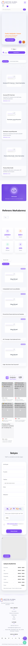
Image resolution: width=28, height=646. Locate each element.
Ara (24, 9)
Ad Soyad (5, 464)
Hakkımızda (14, 615)
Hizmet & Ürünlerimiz (14, 613)
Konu (4, 487)
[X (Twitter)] (19, 638)
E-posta (5, 472)
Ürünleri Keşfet (10, 40)
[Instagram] (2, 638)
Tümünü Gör (16, 52)
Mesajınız (5, 494)
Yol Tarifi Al (6, 556)
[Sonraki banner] (23, 42)
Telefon (5, 479)
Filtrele (14, 49)
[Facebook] (12, 638)
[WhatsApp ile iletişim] (24, 642)
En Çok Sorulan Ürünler (14, 61)
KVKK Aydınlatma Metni (12, 523)
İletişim (14, 618)
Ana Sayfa (14, 611)
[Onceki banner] (20, 42)
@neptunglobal (13, 379)
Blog (14, 617)
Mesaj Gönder (14, 531)
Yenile (7, 517)
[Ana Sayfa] (9, 2)
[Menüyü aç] (25, 2)
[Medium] (22, 638)
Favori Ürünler (5, 61)
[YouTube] (15, 638)
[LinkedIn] (5, 638)
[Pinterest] (9, 638)
